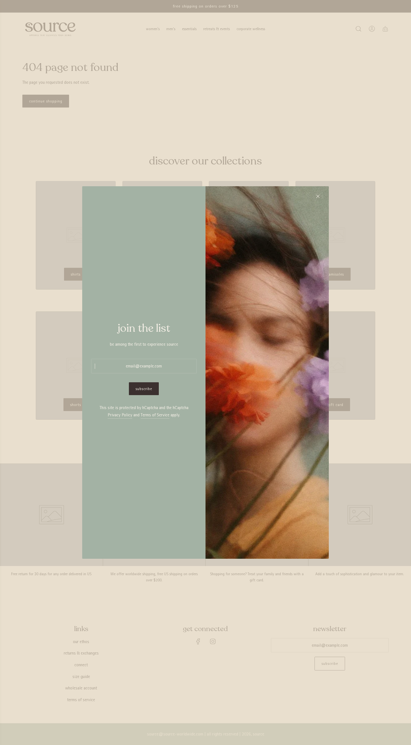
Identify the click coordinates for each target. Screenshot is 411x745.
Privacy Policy (120, 414)
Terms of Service (155, 414)
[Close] (318, 196)
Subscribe (144, 388)
